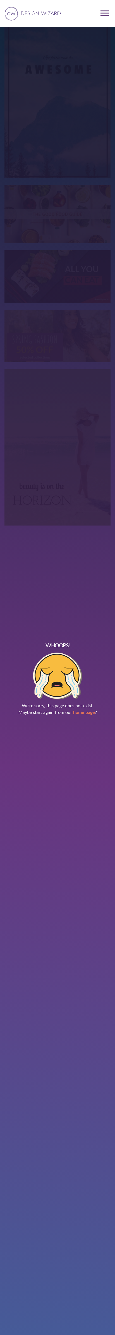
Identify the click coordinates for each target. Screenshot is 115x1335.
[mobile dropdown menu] (104, 13)
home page (84, 712)
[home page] (32, 13)
